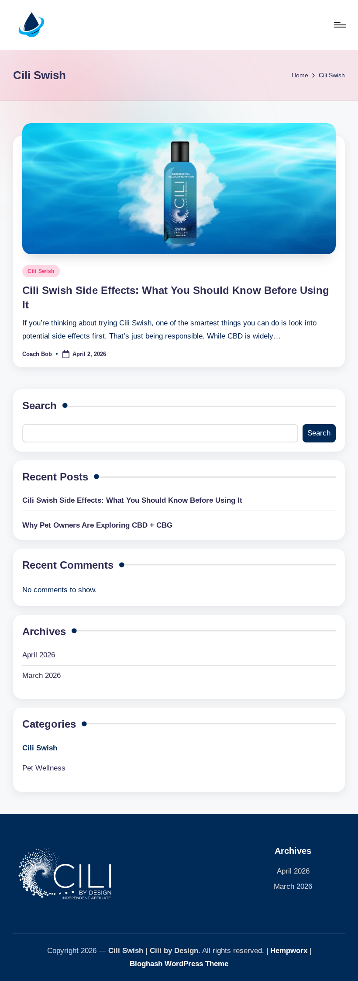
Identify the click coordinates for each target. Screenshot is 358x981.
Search (39, 405)
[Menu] (339, 25)
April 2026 (38, 655)
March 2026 (41, 675)
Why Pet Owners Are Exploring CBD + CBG (97, 525)
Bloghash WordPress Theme (179, 964)
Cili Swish (41, 271)
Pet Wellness (43, 768)
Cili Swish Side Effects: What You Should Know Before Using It (132, 500)
